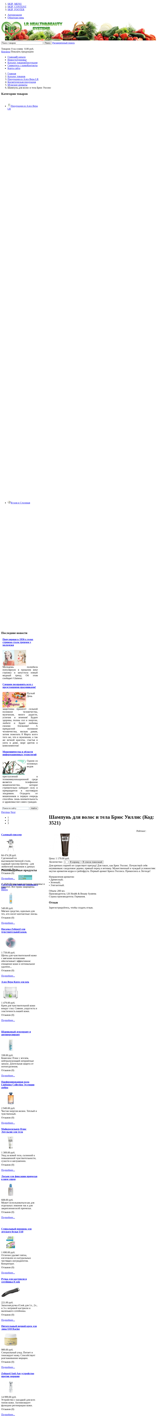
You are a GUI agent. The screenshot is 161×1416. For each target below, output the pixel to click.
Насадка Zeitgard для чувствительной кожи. (14, 930)
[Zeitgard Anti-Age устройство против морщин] (10, 1392)
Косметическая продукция (22, 82)
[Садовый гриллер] (10, 850)
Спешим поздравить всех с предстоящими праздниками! (19, 685)
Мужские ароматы (17, 85)
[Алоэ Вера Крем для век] (10, 997)
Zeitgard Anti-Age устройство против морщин (17, 1375)
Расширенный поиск (63, 43)
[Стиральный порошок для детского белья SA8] (10, 1247)
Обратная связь (16, 17)
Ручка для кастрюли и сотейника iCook (14, 1280)
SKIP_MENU (15, 4)
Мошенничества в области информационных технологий (19, 753)
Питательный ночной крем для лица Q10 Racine (19, 1327)
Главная (12, 73)
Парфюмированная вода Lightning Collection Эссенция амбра (17, 1085)
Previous (5, 812)
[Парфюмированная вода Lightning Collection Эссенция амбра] (10, 1103)
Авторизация (15, 14)
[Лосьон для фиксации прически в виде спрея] (10, 1195)
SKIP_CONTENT (17, 6)
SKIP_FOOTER (16, 9)
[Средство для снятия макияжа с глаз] (10, 903)
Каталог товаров (16, 76)
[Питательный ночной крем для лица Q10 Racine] (10, 1344)
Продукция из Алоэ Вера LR (23, 79)
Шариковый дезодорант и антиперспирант (16, 1033)
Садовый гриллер (11, 834)
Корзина (5, 51)
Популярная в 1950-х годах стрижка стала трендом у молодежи (18, 642)
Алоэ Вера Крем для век (15, 982)
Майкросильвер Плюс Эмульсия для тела (13, 1130)
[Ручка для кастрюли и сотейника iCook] (10, 1297)
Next (13, 812)
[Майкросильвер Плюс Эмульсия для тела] (10, 1147)
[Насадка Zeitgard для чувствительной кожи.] (10, 947)
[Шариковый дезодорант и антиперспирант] (10, 1050)
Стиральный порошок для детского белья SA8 (16, 1230)
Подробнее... (8, 878)
